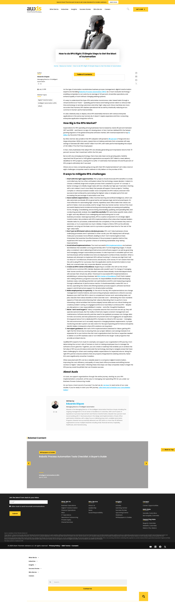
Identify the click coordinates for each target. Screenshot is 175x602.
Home (56, 66)
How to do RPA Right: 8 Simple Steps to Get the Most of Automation (97, 66)
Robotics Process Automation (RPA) (92, 92)
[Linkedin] (155, 547)
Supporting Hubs (149, 519)
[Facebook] (160, 547)
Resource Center (66, 66)
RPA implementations (114, 245)
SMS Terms (66, 546)
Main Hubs (147, 509)
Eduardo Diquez (75, 403)
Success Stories (85, 9)
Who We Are (98, 9)
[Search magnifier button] (143, 596)
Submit (15, 513)
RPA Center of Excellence (106, 276)
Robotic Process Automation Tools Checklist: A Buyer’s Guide (73, 456)
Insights (74, 9)
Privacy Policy (54, 546)
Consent (75, 546)
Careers (107, 9)
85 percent (113, 139)
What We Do (54, 9)
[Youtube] (150, 547)
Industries (64, 9)
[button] (136, 73)
